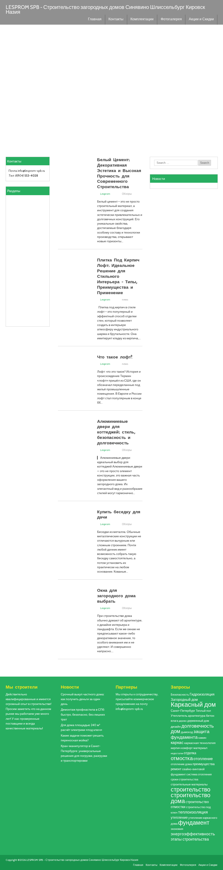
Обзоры (127, 193)
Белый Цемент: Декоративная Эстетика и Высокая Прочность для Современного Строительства (119, 173)
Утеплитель (179, 716)
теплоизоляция (193, 812)
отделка (190, 753)
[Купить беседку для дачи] (75, 542)
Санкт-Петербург (183, 711)
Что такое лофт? (114, 357)
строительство (190, 789)
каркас (177, 742)
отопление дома (181, 764)
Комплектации (142, 19)
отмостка (182, 758)
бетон (210, 716)
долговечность (197, 726)
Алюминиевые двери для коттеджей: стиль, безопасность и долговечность (116, 432)
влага (174, 720)
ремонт (176, 769)
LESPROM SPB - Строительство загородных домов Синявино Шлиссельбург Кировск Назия (105, 9)
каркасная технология (200, 743)
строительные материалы (189, 784)
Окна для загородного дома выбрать (116, 595)
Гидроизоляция (202, 694)
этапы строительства (190, 839)
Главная (94, 19)
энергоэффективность (193, 833)
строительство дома (190, 798)
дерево (183, 721)
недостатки (177, 753)
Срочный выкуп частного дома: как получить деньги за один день (82, 699)
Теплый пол (203, 710)
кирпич (176, 748)
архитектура (196, 716)
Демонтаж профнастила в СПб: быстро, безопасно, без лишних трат (83, 714)
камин (202, 737)
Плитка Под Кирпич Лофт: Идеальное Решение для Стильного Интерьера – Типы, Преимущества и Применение (118, 276)
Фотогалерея (171, 19)
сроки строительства (184, 779)
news (125, 299)
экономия (177, 829)
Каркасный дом (193, 704)
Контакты (115, 19)
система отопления (199, 774)
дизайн (176, 726)
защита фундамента (190, 734)
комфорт (187, 748)
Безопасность (180, 694)
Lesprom (105, 193)
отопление (203, 758)
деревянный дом (198, 720)
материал (200, 748)
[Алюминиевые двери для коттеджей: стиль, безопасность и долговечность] (75, 452)
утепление (179, 817)
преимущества (204, 764)
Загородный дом (184, 699)
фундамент (193, 822)
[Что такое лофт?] (75, 388)
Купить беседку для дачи (118, 514)
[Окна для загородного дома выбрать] (75, 621)
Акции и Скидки (201, 19)
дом (175, 731)
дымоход (187, 732)
